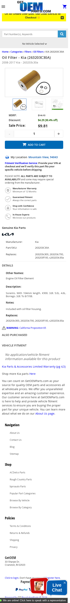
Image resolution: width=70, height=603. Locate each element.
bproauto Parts (18, 486)
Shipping (14, 539)
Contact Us (16, 439)
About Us (15, 432)
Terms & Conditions (20, 526)
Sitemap (14, 453)
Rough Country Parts (21, 479)
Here (32, 374)
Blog (12, 446)
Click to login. (12, 577)
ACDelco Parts (17, 472)
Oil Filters (38, 51)
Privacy (14, 546)
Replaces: (11, 254)
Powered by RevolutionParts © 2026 (26, 597)
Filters (27, 51)
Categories (16, 51)
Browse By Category (21, 507)
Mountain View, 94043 (43, 157)
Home (5, 51)
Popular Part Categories (23, 493)
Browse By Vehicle (20, 500)
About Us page (44, 413)
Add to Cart (37, 145)
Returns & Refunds (20, 532)
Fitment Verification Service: (21, 163)
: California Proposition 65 (26, 327)
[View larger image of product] (19, 104)
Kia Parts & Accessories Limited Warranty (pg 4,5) (34, 366)
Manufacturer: (14, 242)
